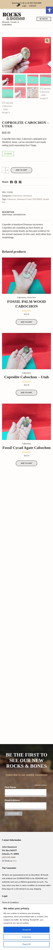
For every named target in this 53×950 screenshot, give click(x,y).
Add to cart (21, 170)
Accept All (26, 930)
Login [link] (24, 6)
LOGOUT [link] (32, 6)
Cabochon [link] (11, 199)
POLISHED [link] (37, 199)
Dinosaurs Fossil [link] (24, 199)
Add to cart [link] (26, 322)
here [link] (15, 861)
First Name (10, 787)
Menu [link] (45, 19)
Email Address (13, 800)
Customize (26, 937)
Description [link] (8, 212)
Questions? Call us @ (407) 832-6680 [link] (26, 3)
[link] (49, 10)
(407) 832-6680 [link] (8, 857)
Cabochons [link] (17, 196)
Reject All (26, 944)
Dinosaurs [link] (27, 196)
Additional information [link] (14, 215)
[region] (26, 927)
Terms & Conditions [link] (10, 902)
